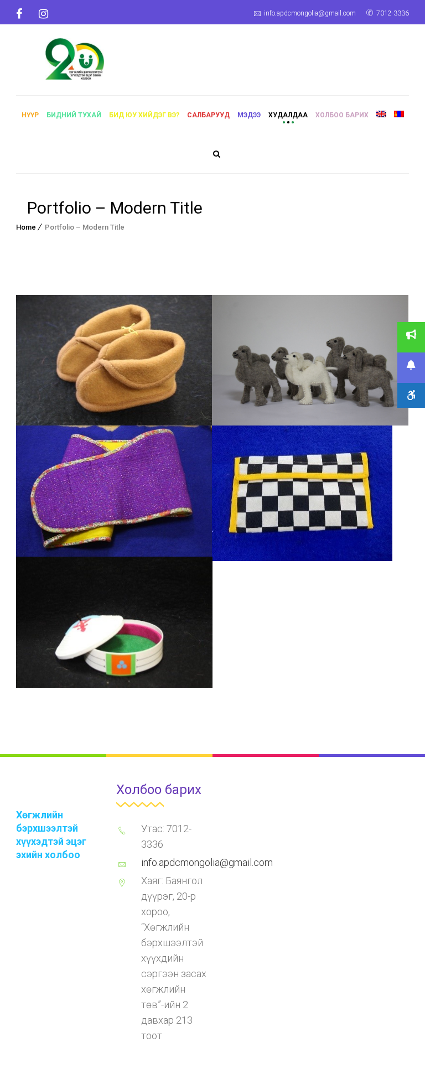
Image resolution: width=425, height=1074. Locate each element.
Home (26, 227)
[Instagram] (43, 14)
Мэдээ (249, 115)
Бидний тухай (73, 115)
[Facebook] (23, 14)
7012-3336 (392, 13)
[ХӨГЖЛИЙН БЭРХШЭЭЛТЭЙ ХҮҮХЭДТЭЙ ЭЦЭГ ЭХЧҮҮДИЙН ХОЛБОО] (74, 57)
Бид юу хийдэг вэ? (144, 115)
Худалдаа (288, 115)
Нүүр (30, 115)
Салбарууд (208, 115)
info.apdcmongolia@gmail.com (310, 13)
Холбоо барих (342, 115)
